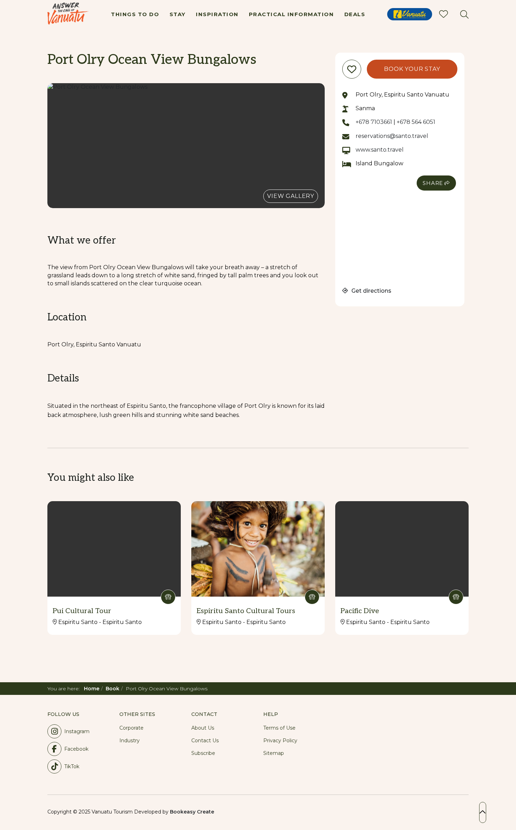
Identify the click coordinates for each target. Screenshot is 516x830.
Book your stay (412, 69)
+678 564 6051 (416, 122)
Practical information (291, 14)
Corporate (131, 728)
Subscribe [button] (203, 753)
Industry (129, 740)
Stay (178, 14)
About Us (202, 728)
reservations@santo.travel (392, 136)
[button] (186, 145)
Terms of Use (279, 728)
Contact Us (205, 740)
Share (433, 183)
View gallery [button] (290, 196)
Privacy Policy (280, 740)
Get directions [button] (370, 290)
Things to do (135, 14)
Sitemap (273, 753)
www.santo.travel (380, 149)
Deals (354, 14)
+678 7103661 (374, 122)
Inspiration (217, 14)
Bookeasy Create (192, 812)
